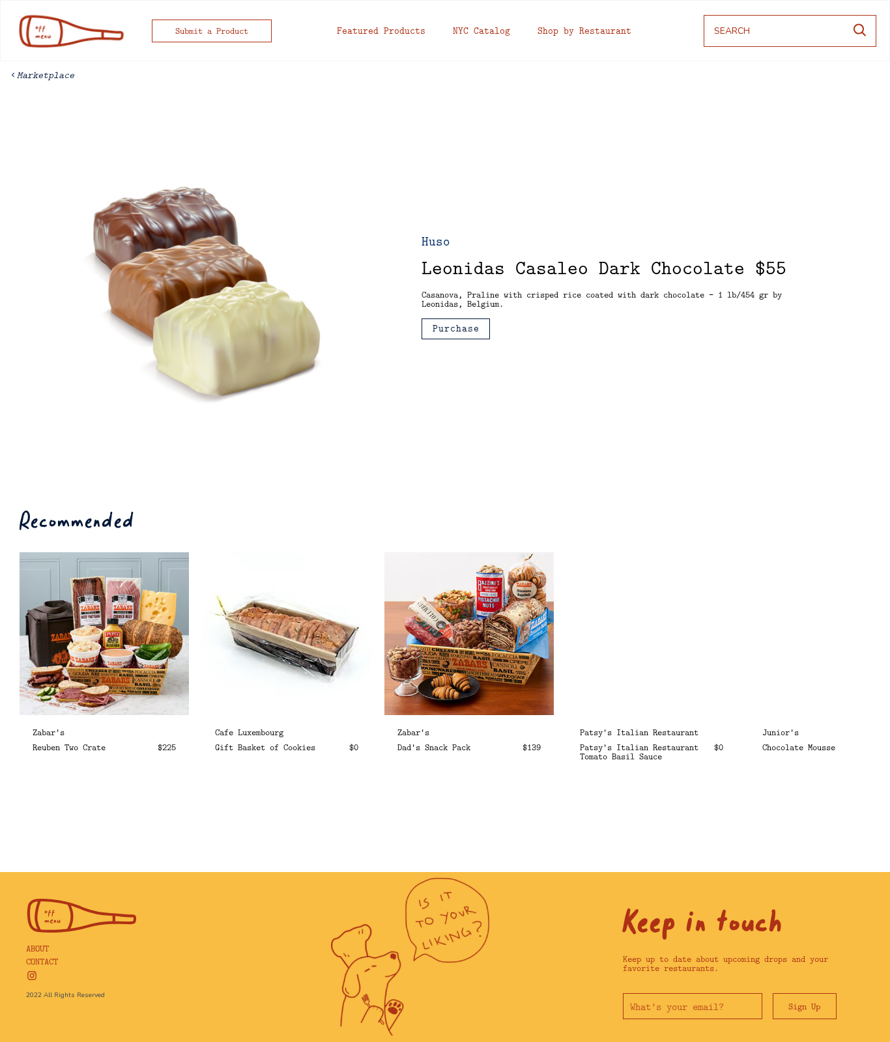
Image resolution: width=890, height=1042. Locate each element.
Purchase (456, 328)
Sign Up (804, 1006)
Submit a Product (211, 30)
